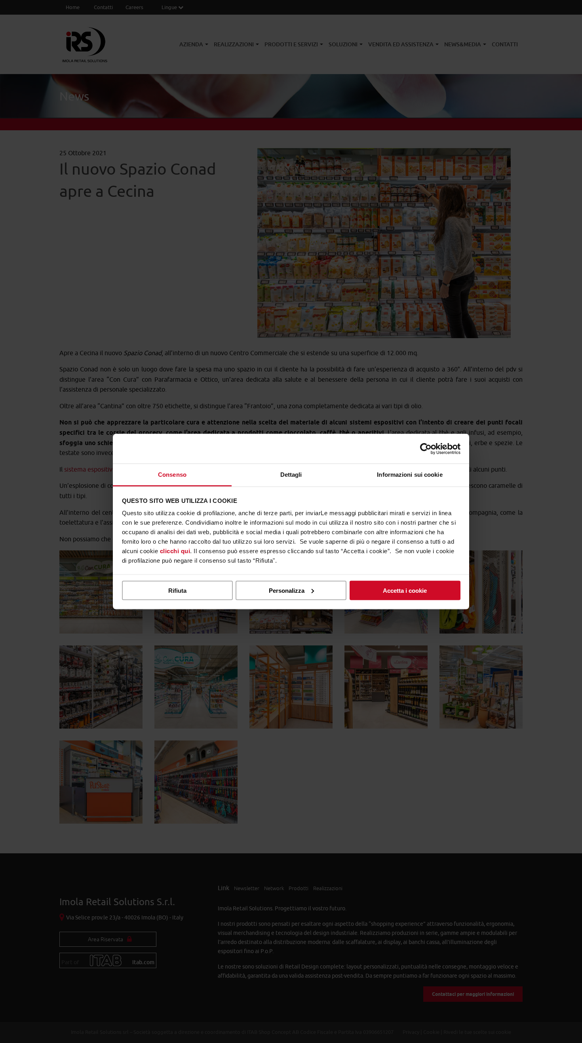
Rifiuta (177, 590)
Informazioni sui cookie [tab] (409, 474)
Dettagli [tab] (291, 474)
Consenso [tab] (172, 474)
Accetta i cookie (405, 590)
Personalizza (286, 590)
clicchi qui (175, 551)
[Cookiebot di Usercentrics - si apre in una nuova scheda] (425, 449)
